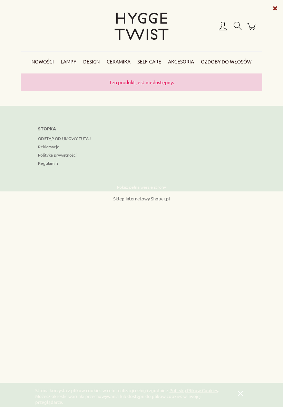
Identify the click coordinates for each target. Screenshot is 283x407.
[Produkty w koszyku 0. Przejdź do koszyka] (252, 29)
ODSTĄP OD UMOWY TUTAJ (64, 138)
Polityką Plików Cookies (193, 390)
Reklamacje (48, 146)
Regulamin (48, 163)
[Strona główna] (141, 26)
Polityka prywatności (57, 155)
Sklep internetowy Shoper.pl (141, 198)
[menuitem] (43, 61)
